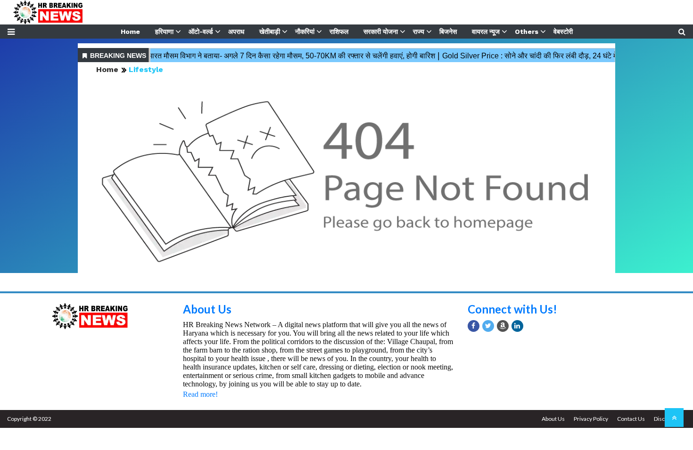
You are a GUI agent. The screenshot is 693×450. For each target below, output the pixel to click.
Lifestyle (146, 69)
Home (130, 31)
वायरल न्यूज (486, 31)
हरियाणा (164, 31)
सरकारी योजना (380, 31)
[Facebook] (473, 326)
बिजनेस (448, 31)
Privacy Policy (591, 418)
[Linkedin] (517, 326)
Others (526, 31)
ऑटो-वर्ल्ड (201, 31)
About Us (207, 309)
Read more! (200, 394)
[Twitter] (488, 326)
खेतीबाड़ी (269, 31)
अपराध (236, 31)
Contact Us (631, 418)
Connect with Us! (512, 309)
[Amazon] (503, 326)
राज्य (418, 31)
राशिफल (339, 31)
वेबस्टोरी (563, 31)
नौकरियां (304, 31)
